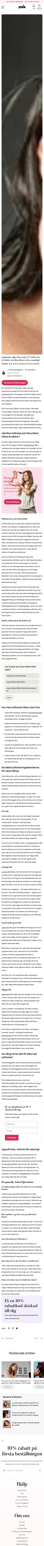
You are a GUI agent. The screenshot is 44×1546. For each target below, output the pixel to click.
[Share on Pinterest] (13, 1328)
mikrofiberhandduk (35, 713)
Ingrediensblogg (22, 1544)
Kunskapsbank (22, 1541)
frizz (15, 427)
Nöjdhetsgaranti (22, 1538)
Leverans (22, 1535)
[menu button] (7, 7)
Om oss (22, 1522)
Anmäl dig (11, 1137)
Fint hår (4, 816)
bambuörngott (7, 1035)
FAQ (22, 1493)
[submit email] (39, 1470)
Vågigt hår (5, 994)
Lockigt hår (6, 872)
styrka (32, 573)
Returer (22, 1525)
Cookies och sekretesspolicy (22, 1531)
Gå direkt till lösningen (15, 382)
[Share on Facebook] (9, 1328)
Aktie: (4, 1328)
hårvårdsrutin (29, 445)
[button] (14, 364)
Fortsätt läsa (8, 1387)
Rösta (9, 697)
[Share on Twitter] (17, 1328)
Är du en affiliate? (22, 1500)
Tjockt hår (5, 927)
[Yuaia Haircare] (22, 7)
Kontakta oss (22, 1490)
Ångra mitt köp (22, 1506)
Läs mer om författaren (14, 376)
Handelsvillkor (22, 1528)
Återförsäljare (22, 1497)
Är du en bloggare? (22, 1503)
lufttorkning (6, 394)
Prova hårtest (12, 502)
